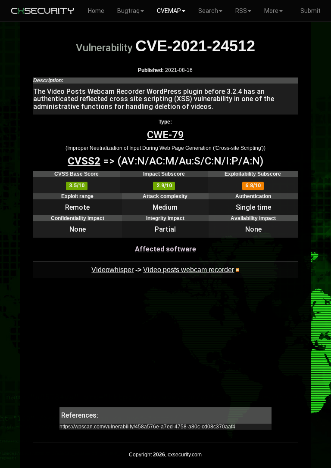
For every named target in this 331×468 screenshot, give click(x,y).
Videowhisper (112, 269)
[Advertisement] (165, 347)
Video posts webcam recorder (188, 269)
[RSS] (237, 269)
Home (96, 10)
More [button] (271, 10)
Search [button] (208, 10)
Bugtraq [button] (128, 10)
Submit (310, 10)
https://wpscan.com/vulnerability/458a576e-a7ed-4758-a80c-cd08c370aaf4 (147, 427)
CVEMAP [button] (169, 10)
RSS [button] (241, 10)
